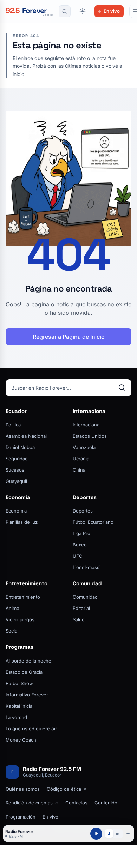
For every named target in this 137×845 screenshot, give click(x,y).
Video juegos (20, 619)
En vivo (112, 11)
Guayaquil (16, 481)
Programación (20, 817)
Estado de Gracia (24, 672)
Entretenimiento (26, 583)
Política (13, 424)
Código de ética (64, 789)
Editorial (81, 608)
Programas (19, 646)
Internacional (90, 411)
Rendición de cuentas (29, 802)
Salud (79, 619)
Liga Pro (81, 533)
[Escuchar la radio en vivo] (96, 834)
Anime (12, 608)
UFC (78, 556)
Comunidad (87, 583)
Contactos (76, 802)
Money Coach (21, 740)
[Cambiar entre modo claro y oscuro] (82, 11)
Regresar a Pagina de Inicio (69, 336)
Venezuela (84, 447)
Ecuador (16, 411)
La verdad (16, 717)
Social (12, 631)
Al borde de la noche (28, 661)
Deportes (85, 497)
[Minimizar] (128, 833)
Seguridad (17, 458)
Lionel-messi (86, 567)
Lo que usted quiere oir (31, 728)
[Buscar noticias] (65, 11)
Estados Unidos (90, 436)
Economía (18, 497)
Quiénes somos (23, 789)
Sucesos (15, 470)
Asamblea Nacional (26, 436)
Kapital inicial (19, 706)
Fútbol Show (19, 683)
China (79, 470)
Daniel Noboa (20, 447)
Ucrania (81, 458)
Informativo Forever (27, 694)
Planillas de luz (22, 522)
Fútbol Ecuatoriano (93, 522)
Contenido (105, 802)
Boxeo (80, 544)
